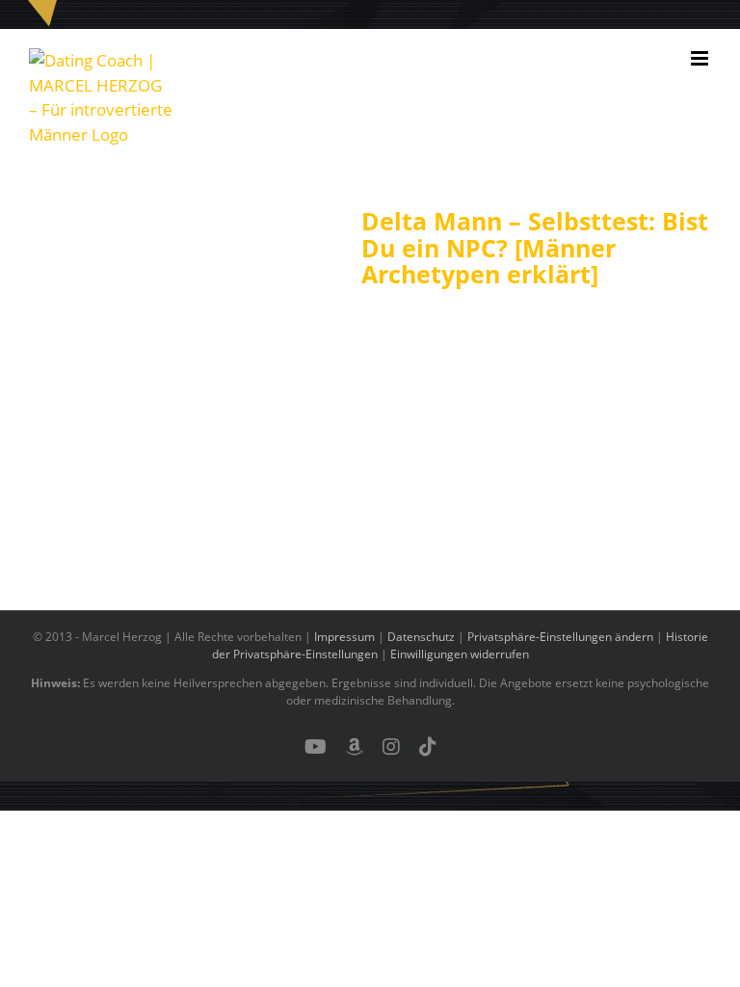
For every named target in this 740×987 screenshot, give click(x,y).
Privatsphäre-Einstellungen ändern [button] (560, 636)
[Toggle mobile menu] (701, 58)
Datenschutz (421, 636)
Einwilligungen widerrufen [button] (459, 654)
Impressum (344, 636)
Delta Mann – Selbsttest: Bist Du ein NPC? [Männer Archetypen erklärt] (534, 247)
